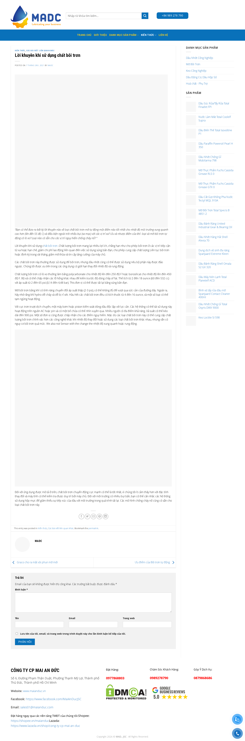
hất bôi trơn (51, 246)
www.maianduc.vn (34, 691)
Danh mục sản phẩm (122, 35)
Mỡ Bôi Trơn (193, 64)
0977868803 (115, 678)
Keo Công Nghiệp (196, 71)
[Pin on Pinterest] (99, 516)
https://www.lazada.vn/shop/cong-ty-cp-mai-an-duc (45, 725)
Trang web (129, 618)
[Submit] (145, 16)
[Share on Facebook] (81, 516)
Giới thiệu (100, 35)
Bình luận (21, 589)
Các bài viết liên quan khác (40, 51)
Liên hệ (163, 35)
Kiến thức (147, 35)
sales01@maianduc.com (36, 707)
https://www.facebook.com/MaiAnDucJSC (53, 699)
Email (72, 618)
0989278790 (159, 678)
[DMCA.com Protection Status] (126, 691)
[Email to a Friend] (93, 516)
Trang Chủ (84, 35)
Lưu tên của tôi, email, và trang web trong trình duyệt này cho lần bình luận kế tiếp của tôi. (73, 633)
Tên (17, 618)
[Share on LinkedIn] (105, 516)
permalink (93, 528)
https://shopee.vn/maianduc (30, 720)
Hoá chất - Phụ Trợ (197, 83)
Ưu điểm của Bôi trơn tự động (152, 562)
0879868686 (203, 678)
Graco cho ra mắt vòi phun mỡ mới (37, 562)
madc (50, 65)
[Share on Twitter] (87, 516)
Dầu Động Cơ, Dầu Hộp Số (201, 77)
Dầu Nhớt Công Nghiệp (199, 58)
